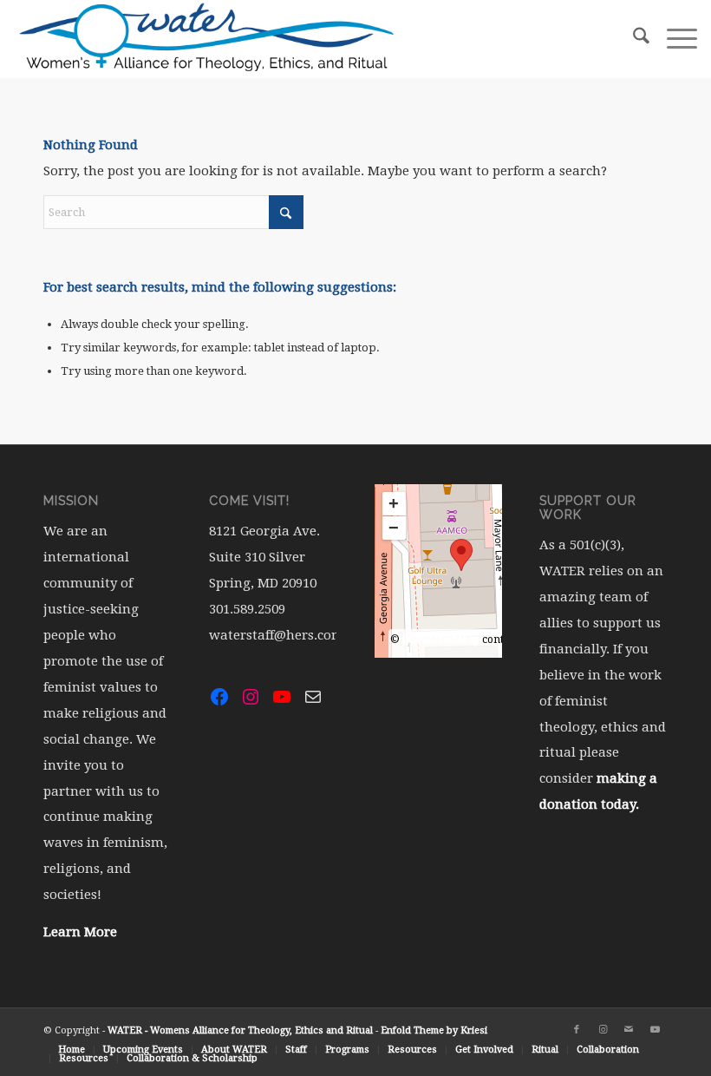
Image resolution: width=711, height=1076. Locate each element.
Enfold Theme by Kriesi (434, 1030)
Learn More (80, 932)
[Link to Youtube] (655, 1030)
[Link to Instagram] (603, 1030)
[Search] (632, 39)
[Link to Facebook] (577, 1030)
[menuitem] (632, 39)
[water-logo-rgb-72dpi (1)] (207, 39)
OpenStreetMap (440, 639)
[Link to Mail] (629, 1030)
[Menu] (673, 39)
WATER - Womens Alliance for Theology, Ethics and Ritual (240, 1030)
